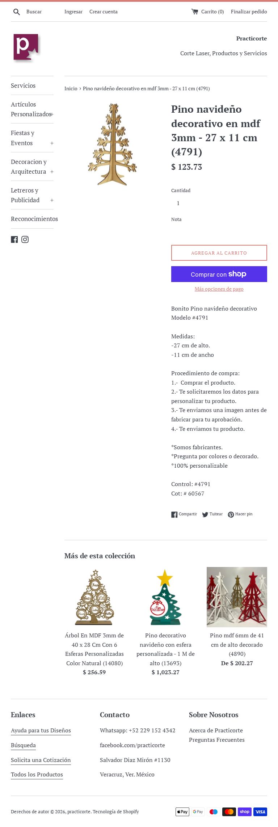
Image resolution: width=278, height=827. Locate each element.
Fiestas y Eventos (32, 138)
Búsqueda (23, 745)
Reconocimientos (32, 219)
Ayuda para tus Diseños (41, 730)
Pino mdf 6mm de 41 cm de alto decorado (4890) (237, 644)
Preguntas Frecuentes (217, 740)
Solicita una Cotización (41, 760)
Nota (176, 219)
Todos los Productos (37, 774)
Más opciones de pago (219, 288)
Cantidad (180, 190)
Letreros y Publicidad (32, 195)
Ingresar (73, 11)
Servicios (23, 85)
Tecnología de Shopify (116, 812)
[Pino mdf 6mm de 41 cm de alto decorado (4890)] (237, 597)
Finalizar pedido (249, 11)
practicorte (78, 812)
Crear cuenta (103, 11)
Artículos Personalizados (32, 109)
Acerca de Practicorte (216, 730)
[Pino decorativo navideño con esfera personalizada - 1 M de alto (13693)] (165, 597)
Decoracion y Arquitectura (32, 166)
